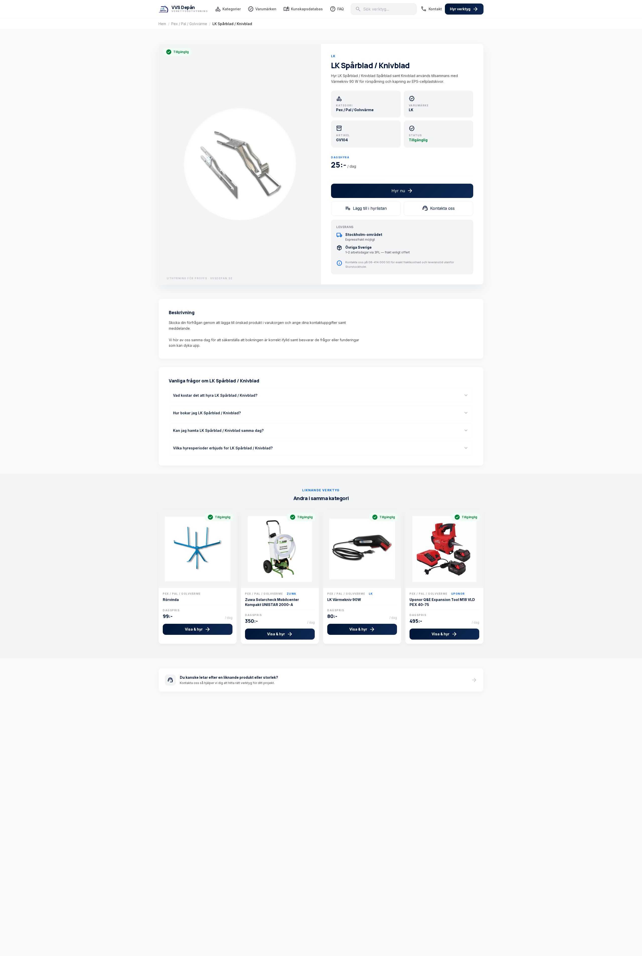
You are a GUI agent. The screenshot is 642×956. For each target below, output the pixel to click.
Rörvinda (171, 599)
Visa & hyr (198, 629)
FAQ (337, 9)
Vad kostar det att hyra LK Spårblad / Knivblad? (321, 395)
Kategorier (228, 9)
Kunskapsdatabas (303, 9)
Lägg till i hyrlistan (366, 208)
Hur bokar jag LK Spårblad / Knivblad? (321, 413)
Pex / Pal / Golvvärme (189, 24)
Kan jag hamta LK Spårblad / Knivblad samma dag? (321, 430)
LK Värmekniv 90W (344, 599)
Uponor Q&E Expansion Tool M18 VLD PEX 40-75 (442, 601)
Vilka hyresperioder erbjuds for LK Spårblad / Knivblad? (321, 448)
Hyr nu (402, 190)
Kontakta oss (438, 208)
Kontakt (431, 9)
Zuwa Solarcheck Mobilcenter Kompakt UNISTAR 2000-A (272, 601)
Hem (162, 24)
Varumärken (262, 9)
